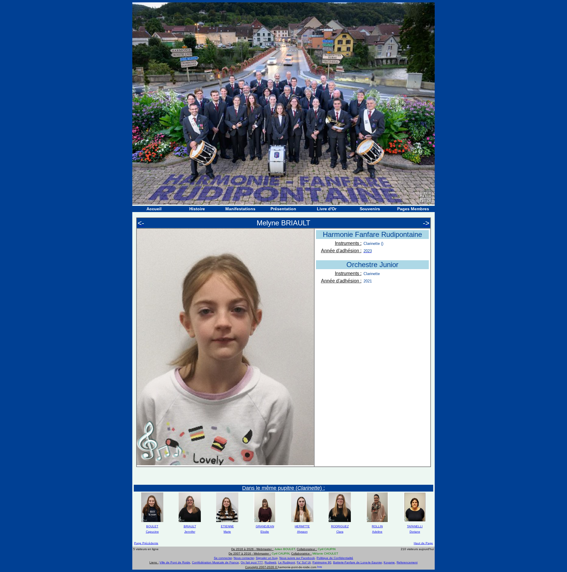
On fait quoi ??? (252, 562)
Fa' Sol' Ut (304, 562)
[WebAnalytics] (319, 567)
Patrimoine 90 (321, 562)
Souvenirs (370, 208)
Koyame (389, 562)
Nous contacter (244, 558)
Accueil (154, 208)
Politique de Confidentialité (335, 558)
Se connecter (223, 558)
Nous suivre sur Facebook (297, 558)
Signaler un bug (267, 558)
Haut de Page (423, 543)
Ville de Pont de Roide (174, 562)
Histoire (197, 208)
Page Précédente (146, 543)
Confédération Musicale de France (215, 562)
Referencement (407, 562)
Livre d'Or (326, 208)
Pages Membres (413, 208)
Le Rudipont (286, 562)
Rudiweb (270, 562)
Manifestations (240, 208)
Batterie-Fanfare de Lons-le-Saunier (357, 562)
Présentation (283, 208)
